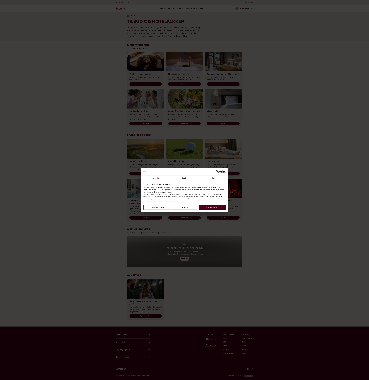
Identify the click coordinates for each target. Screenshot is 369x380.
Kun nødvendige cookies (157, 207)
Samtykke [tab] (155, 178)
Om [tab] (213, 178)
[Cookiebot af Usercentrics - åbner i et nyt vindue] (217, 171)
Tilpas (183, 207)
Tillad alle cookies (212, 207)
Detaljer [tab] (184, 178)
